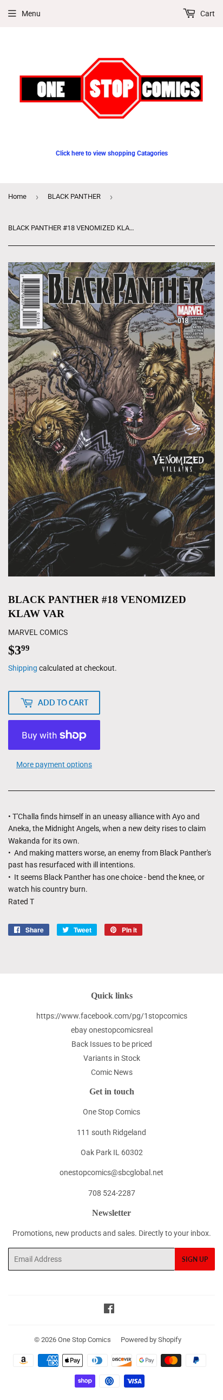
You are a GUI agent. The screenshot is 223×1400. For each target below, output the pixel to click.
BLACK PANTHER (74, 196)
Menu (31, 13)
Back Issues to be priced (111, 1044)
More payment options (54, 764)
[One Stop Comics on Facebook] (109, 1310)
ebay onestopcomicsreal (112, 1030)
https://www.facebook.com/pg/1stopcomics (111, 1016)
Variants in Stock (111, 1058)
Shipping (22, 668)
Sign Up (195, 1259)
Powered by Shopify (151, 1340)
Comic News (112, 1072)
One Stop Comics (84, 1340)
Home (17, 196)
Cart (207, 13)
